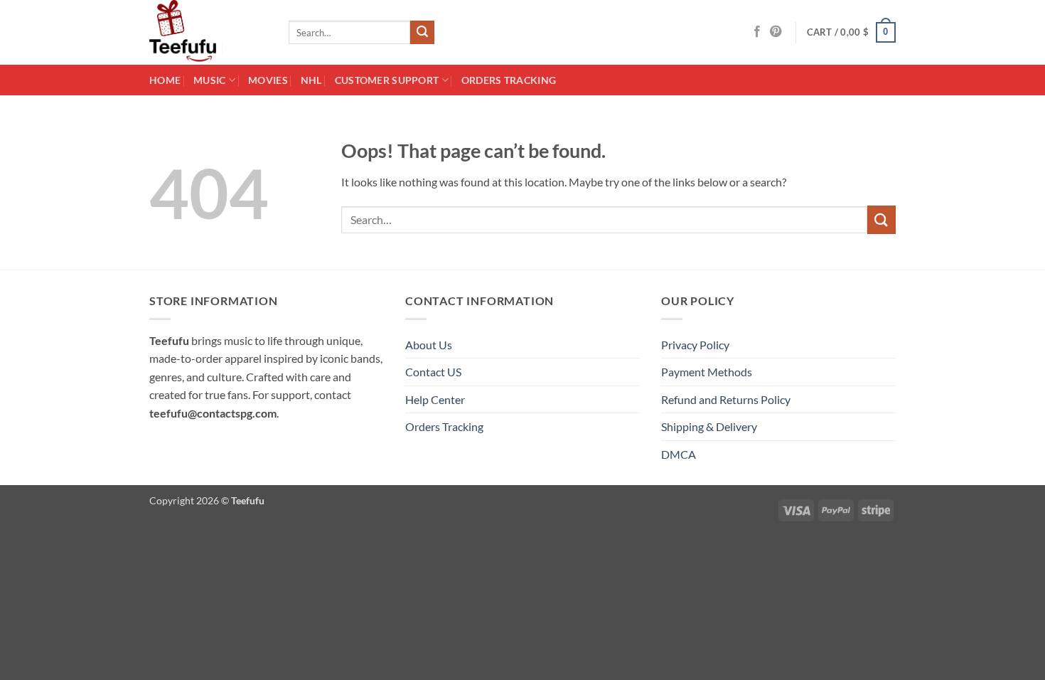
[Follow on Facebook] (757, 32)
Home (165, 80)
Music (209, 80)
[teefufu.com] (208, 32)
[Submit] (422, 33)
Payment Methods (706, 371)
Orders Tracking (508, 80)
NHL (311, 80)
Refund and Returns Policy (726, 399)
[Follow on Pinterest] (775, 32)
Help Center (435, 399)
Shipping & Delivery (709, 426)
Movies (268, 80)
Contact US (433, 371)
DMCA (678, 454)
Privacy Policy (695, 344)
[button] (851, 33)
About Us (428, 344)
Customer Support (387, 80)
